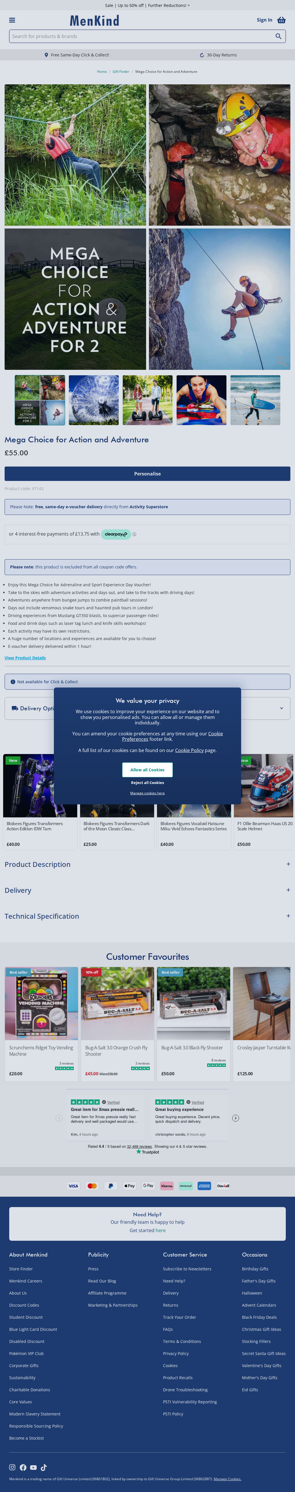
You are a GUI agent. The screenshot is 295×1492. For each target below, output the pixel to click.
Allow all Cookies (147, 769)
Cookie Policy (189, 750)
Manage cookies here (147, 793)
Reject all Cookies (147, 782)
